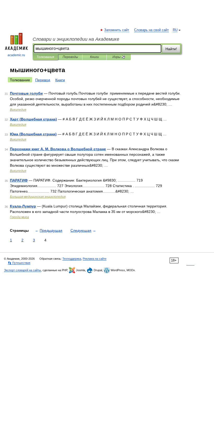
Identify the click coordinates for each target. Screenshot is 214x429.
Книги (94, 57)
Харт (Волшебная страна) (33, 119)
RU (175, 30)
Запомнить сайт (117, 30)
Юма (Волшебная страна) (33, 134)
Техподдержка (71, 258)
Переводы (70, 57)
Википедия (18, 110)
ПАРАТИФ (19, 180)
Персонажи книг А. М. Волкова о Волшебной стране (58, 149)
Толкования (45, 57)
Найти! (171, 49)
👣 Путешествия (19, 262)
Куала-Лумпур (23, 206)
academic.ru (16, 55)
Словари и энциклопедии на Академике (76, 39)
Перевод (42, 80)
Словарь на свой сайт (151, 30)
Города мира (19, 217)
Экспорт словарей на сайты (22, 270)
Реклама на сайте (94, 258)
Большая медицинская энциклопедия (38, 197)
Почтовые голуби (26, 93)
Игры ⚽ (118, 57)
